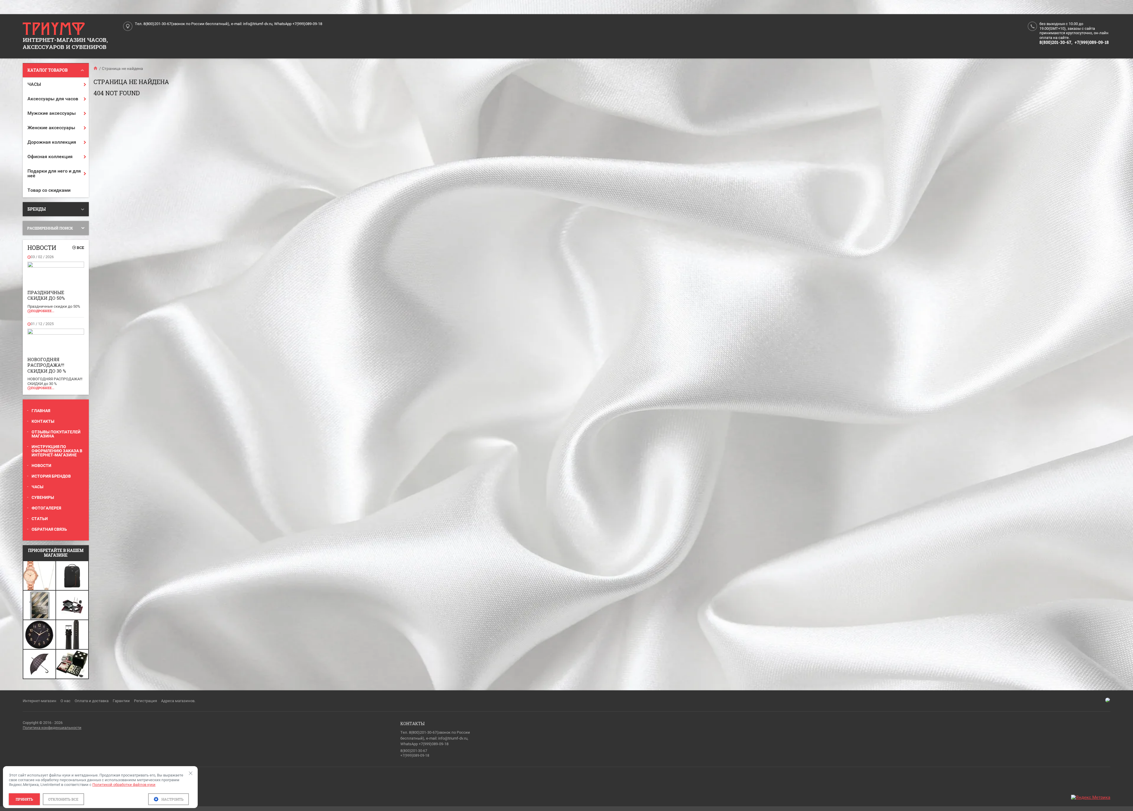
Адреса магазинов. (178, 701)
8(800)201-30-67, (1055, 42)
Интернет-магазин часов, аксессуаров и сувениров (65, 43)
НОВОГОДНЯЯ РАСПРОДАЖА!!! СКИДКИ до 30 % (46, 365)
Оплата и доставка (92, 701)
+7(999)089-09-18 (1092, 42)
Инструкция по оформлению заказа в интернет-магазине (57, 450)
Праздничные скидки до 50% (46, 295)
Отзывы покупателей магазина (56, 434)
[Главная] (96, 68)
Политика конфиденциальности (52, 727)
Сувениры (43, 497)
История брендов (51, 476)
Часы (37, 486)
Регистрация (145, 701)
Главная (41, 410)
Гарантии (121, 701)
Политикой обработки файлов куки (123, 784)
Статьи (40, 518)
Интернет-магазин (39, 701)
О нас (65, 701)
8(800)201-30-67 (413, 751)
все (80, 247)
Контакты (43, 421)
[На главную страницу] (54, 29)
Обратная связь (49, 529)
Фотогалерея (46, 508)
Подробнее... (42, 311)
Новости (41, 465)
